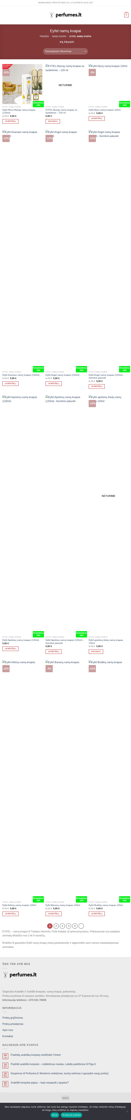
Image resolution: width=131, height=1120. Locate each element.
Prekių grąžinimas (12, 1017)
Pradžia (44, 36)
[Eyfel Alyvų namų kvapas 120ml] (109, 84)
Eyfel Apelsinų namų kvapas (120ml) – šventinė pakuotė (65, 641)
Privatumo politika (71, 1115)
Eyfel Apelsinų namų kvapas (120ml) (20, 640)
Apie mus (7, 1030)
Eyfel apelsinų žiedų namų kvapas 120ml (106, 641)
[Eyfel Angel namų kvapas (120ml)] (65, 249)
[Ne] (127, 1112)
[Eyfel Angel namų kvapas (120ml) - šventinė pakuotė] (109, 249)
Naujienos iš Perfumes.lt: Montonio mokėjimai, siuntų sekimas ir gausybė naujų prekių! (59, 1073)
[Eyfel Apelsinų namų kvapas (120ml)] (22, 514)
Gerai (55, 1115)
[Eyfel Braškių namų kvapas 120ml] (109, 779)
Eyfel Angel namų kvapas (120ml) (62, 375)
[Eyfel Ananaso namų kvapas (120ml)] (22, 249)
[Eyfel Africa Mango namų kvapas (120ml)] (22, 84)
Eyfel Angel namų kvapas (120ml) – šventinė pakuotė (106, 376)
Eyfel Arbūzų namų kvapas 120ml (19, 905)
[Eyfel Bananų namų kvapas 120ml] (65, 779)
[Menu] (4, 15)
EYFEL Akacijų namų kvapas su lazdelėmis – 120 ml (61, 111)
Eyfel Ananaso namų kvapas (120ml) (20, 375)
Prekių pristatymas (12, 1024)
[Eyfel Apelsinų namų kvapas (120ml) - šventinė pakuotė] (65, 514)
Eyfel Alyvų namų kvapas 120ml (105, 110)
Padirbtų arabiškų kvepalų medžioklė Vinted (36, 1055)
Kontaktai (7, 1036)
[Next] (81, 926)
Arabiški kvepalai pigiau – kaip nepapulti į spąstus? (40, 1082)
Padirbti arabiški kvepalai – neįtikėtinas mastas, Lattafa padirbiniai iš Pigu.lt (53, 1064)
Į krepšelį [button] (10, 121)
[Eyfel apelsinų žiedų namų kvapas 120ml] (109, 514)
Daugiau (53, 121)
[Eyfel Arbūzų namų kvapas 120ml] (22, 779)
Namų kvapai (59, 36)
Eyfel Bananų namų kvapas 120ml (63, 905)
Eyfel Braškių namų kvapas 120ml (106, 905)
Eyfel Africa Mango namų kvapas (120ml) (18, 111)
